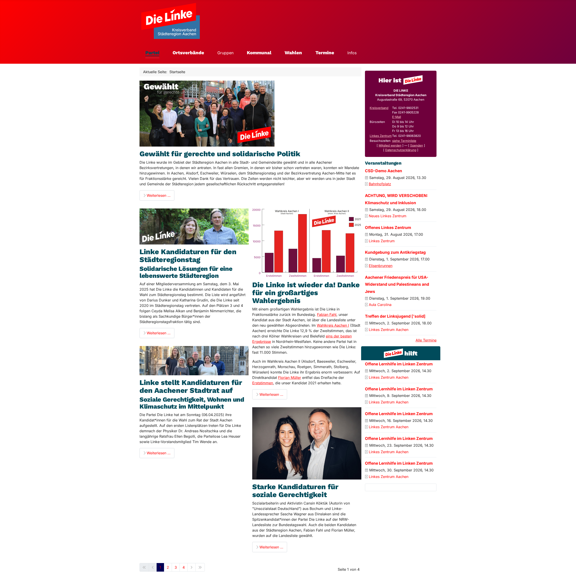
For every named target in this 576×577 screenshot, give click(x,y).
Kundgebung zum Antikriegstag (395, 252)
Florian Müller (289, 377)
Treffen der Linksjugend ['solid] (395, 316)
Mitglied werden (390, 145)
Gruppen (225, 52)
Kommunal (259, 52)
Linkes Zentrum (381, 136)
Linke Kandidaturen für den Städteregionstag (188, 255)
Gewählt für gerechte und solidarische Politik (220, 153)
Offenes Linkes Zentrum (388, 227)
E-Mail (396, 117)
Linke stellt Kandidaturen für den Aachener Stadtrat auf (191, 386)
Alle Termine (426, 340)
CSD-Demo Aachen (383, 170)
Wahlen (293, 52)
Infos (352, 52)
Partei (152, 52)
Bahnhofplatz (380, 184)
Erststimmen (262, 383)
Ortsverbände (188, 52)
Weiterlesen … (158, 195)
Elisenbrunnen (380, 265)
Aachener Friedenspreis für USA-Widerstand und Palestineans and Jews (397, 284)
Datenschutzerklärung (400, 150)
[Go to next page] (191, 567)
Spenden (416, 145)
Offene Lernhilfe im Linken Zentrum (399, 364)
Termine (324, 52)
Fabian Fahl (326, 314)
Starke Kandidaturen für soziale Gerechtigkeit (295, 490)
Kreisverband (379, 108)
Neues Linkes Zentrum (387, 216)
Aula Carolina (380, 304)
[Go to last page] (200, 567)
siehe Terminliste (404, 141)
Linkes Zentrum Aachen (388, 329)
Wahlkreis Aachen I (333, 325)
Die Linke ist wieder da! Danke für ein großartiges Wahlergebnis (306, 293)
